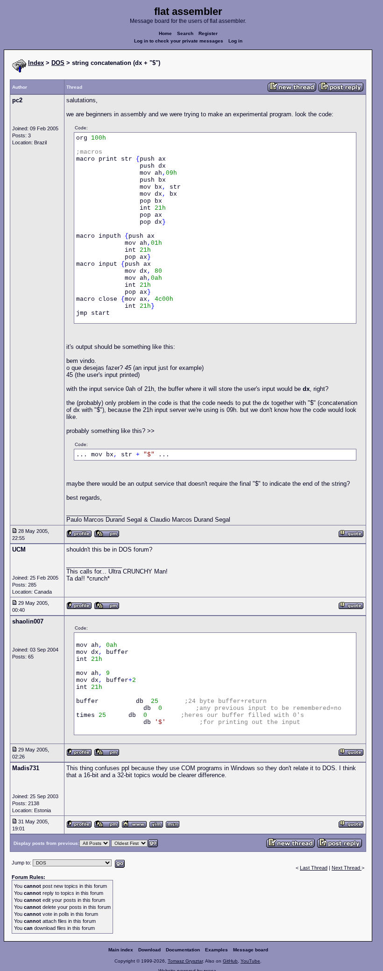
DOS (57, 62)
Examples (216, 949)
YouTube (250, 961)
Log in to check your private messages (178, 40)
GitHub (230, 961)
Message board (250, 949)
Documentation (183, 949)
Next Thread (347, 868)
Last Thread (313, 868)
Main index (120, 949)
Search (185, 33)
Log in (235, 40)
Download (149, 949)
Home (165, 33)
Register (208, 33)
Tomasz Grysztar (185, 961)
